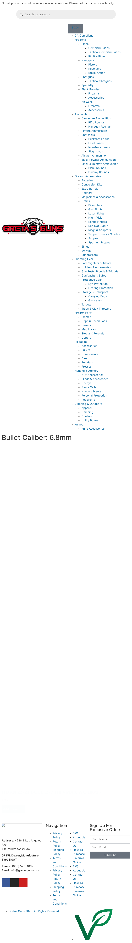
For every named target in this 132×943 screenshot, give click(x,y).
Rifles (85, 44)
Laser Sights (96, 213)
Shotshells (88, 135)
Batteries (87, 180)
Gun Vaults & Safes (93, 275)
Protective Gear (91, 279)
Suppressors (89, 255)
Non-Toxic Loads (99, 147)
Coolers (86, 416)
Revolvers (94, 68)
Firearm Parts (83, 312)
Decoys (86, 383)
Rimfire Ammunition (94, 130)
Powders (87, 362)
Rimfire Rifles (96, 56)
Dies (84, 358)
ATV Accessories (92, 375)
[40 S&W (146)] (20, 509)
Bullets (85, 350)
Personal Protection (94, 395)
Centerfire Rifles (98, 48)
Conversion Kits (91, 184)
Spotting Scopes (99, 242)
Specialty (87, 85)
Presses (86, 366)
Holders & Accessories (96, 267)
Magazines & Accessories (97, 197)
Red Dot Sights (98, 226)
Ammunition (82, 114)
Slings (85, 246)
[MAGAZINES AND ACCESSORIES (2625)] (32, 466)
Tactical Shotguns (100, 81)
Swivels (86, 250)
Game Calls (88, 387)
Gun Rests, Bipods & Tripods (99, 271)
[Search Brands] (26, 533)
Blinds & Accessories (94, 379)
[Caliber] (20, 498)
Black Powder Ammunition (98, 159)
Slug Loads (95, 151)
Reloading (81, 341)
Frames (86, 317)
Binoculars (95, 205)
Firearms (80, 39)
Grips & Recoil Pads (94, 321)
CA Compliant (84, 35)
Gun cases (95, 300)
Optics (85, 201)
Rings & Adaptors (99, 230)
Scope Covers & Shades (104, 234)
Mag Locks (88, 329)
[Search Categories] (32, 459)
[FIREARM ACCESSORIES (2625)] (32, 462)
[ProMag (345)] (26, 537)
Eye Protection (98, 283)
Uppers (86, 337)
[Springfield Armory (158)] (26, 540)
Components (89, 354)
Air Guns (86, 101)
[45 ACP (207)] (20, 505)
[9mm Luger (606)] (20, 502)
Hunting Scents (91, 391)
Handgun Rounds (99, 126)
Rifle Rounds (96, 122)
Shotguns (87, 77)
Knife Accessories (92, 428)
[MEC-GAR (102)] (32, 470)
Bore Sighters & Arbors (96, 263)
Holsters (86, 192)
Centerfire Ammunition (96, 118)
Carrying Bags (97, 296)
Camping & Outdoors (88, 403)
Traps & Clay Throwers (96, 308)
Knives (79, 424)
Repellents (88, 399)
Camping (87, 412)
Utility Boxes (89, 420)
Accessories (96, 97)
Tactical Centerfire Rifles (104, 52)
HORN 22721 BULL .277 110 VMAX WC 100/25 (51, 792)
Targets (86, 304)
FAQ (75, 833)
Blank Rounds (97, 168)
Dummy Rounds (98, 172)
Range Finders (97, 221)
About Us (79, 837)
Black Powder (90, 89)
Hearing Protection (100, 288)
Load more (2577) (16, 816)
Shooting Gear (84, 259)
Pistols (92, 64)
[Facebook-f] (6, 882)
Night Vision (96, 217)
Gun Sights (95, 209)
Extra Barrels (89, 188)
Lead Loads (95, 143)
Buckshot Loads (98, 139)
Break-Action (96, 72)
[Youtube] (23, 882)
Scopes (93, 238)
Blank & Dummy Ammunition (99, 163)
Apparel (86, 408)
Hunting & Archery (86, 370)
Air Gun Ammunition (94, 155)
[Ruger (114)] (26, 544)
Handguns (88, 60)
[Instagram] (14, 882)
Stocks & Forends (92, 333)
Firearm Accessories (88, 176)
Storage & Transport (94, 292)
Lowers (86, 325)
